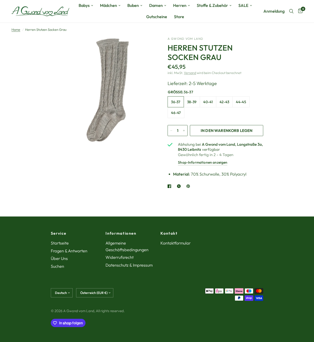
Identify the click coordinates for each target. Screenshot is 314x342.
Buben (133, 5)
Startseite (60, 243)
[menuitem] (86, 5)
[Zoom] (147, 46)
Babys (84, 5)
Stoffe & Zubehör (212, 5)
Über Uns (59, 258)
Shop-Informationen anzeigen (202, 162)
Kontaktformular (175, 243)
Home (15, 30)
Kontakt (169, 233)
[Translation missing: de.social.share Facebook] (170, 186)
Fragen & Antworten (69, 251)
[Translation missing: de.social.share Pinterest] (189, 186)
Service (58, 233)
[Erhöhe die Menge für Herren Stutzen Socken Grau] (183, 130)
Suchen (57, 266)
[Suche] (291, 11)
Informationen (121, 233)
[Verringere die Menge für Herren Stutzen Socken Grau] (171, 130)
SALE (243, 5)
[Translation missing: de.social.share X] (180, 186)
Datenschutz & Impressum (129, 265)
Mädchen (108, 5)
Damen (156, 5)
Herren (179, 5)
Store (179, 16)
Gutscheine (156, 16)
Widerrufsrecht (120, 257)
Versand (190, 73)
